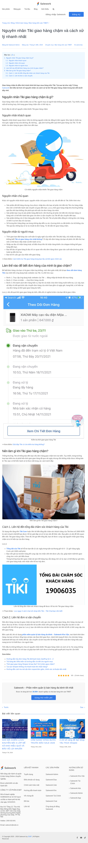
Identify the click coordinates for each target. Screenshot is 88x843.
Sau (81, 707)
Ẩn (13, 55)
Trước (6, 707)
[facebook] (77, 837)
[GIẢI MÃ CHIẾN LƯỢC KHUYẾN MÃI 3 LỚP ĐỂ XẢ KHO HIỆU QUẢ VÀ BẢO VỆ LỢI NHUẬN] (15, 729)
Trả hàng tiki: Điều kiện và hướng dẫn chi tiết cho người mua (29, 661)
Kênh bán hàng (22, 23)
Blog (13, 23)
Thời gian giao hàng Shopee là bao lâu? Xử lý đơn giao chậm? (30, 664)
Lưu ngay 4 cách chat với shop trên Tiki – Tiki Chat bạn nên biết (38, 611)
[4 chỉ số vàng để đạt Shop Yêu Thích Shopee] (72, 729)
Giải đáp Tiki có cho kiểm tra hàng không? (29, 444)
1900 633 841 (11, 821)
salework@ (9, 825)
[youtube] (81, 837)
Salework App (75, 798)
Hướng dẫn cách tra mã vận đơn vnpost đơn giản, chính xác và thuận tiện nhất (36, 669)
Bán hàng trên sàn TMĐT (38, 23)
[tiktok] (85, 837)
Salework (5, 88)
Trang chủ (6, 23)
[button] (53, 9)
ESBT (30, 836)
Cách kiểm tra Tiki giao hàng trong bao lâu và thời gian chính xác (37, 259)
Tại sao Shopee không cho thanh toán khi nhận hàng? (27, 667)
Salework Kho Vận (77, 776)
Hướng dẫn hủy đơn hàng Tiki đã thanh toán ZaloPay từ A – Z (30, 659)
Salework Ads (75, 788)
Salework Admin (14, 45)
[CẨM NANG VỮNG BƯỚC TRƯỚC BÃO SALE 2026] (43, 729)
